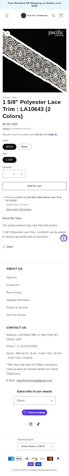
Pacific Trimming (28, 470)
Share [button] (9, 246)
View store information (18, 209)
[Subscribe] (51, 400)
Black (25, 146)
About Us (11, 277)
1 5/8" (9, 160)
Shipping (6, 129)
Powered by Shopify (47, 470)
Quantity (7, 167)
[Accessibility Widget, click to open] (63, 238)
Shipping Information (18, 300)
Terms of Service (16, 315)
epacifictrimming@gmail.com (34, 380)
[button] (6, 15)
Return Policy (14, 292)
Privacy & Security (17, 307)
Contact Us (12, 285)
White (9, 146)
